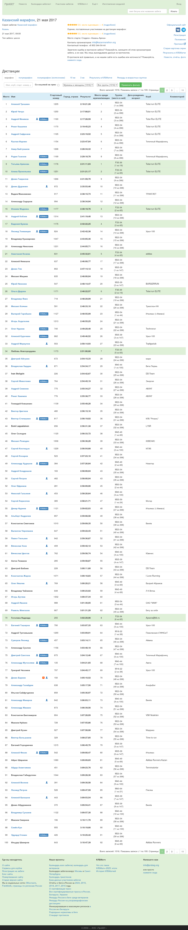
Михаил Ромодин (20, 440)
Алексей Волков (19, 782)
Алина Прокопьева (21, 171)
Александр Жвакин (21, 707)
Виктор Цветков (19, 410)
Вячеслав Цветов (20, 553)
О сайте (6, 865)
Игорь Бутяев (18, 596)
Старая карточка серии (174, 48)
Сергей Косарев (19, 455)
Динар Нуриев (18, 508)
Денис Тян (16, 268)
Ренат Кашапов (19, 126)
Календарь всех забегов (60, 865)
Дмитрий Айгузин (20, 358)
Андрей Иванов (19, 602)
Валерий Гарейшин (21, 313)
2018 (51, 885)
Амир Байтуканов (20, 148)
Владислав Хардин (21, 366)
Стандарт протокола (59, 915)
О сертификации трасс (60, 888)
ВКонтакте (31, 882)
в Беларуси (63, 909)
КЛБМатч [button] (82, 3)
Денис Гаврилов (19, 178)
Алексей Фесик (19, 752)
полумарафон (25, 77)
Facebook (6, 885)
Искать (174, 11)
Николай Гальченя (20, 493)
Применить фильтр (130, 84)
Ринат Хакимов (19, 396)
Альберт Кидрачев (21, 515)
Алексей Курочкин (20, 336)
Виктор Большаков (21, 737)
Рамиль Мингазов (20, 610)
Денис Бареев (18, 677)
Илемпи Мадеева (20, 208)
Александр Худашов (21, 463)
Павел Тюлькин (19, 538)
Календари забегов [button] (40, 3)
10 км (72, 77)
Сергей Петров (19, 478)
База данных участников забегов (65, 879)
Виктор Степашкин (21, 418)
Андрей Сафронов (20, 133)
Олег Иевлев (18, 583)
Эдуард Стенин (19, 834)
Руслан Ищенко (19, 141)
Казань (5, 29)
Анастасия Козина (20, 253)
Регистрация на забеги (13, 871)
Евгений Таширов (20, 625)
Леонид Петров (19, 789)
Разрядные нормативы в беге (63, 912)
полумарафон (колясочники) (51, 77)
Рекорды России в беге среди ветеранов (68, 897)
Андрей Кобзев (19, 216)
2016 (63, 885)
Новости (23, 3)
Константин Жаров (21, 575)
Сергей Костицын (20, 448)
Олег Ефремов (18, 485)
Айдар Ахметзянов (21, 767)
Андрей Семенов (20, 388)
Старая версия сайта (12, 879)
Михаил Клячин (19, 306)
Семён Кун (16, 827)
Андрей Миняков (20, 118)
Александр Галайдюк (22, 685)
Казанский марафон (18, 19)
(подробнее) (110, 24)
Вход (179, 3)
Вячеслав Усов (19, 545)
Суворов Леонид (20, 640)
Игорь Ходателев (20, 321)
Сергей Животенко (21, 381)
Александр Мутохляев (22, 662)
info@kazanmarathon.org (104, 42)
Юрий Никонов (19, 283)
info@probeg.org (151, 865)
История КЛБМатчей (106, 871)
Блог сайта (7, 873)
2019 (83, 882)
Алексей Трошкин (20, 103)
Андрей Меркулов (20, 343)
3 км (82, 77)
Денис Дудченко (19, 186)
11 (183, 90)
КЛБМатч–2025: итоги (106, 868)
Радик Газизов (18, 156)
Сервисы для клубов (12, 868)
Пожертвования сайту (12, 876)
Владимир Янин (19, 298)
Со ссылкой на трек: (45, 84)
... (177, 90)
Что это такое (102, 865)
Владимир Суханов (21, 812)
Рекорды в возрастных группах (132, 77)
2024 (77, 882)
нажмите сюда (74, 59)
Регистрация (180, 34)
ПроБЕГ (9, 4)
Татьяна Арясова (20, 163)
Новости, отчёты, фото (175, 57)
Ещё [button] (94, 3)
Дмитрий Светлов (20, 655)
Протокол (179, 43)
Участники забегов (64, 3)
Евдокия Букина (19, 223)
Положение (180, 39)
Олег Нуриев (18, 328)
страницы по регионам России (27, 885)
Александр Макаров (21, 700)
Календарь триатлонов (60, 876)
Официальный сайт (176, 24)
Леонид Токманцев (21, 231)
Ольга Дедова (18, 291)
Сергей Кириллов (20, 500)
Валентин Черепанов (22, 530)
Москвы (78, 871)
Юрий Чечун (17, 111)
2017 (57, 885)
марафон (9, 77)
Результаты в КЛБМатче (174, 52)
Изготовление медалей (113, 3)
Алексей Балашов (20, 797)
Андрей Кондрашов (21, 470)
